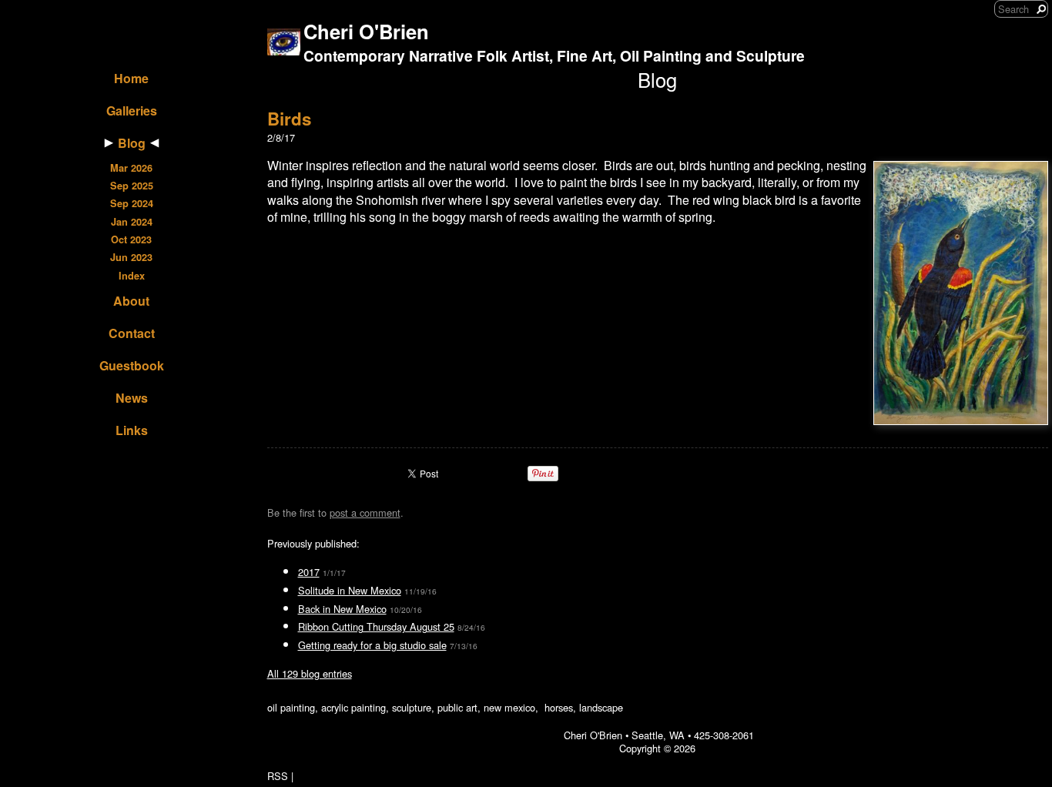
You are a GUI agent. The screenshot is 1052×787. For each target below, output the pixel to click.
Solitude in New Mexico (349, 590)
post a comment (365, 512)
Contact (132, 333)
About (131, 301)
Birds (289, 118)
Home (131, 78)
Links (132, 430)
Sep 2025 (131, 186)
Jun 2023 (131, 257)
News (132, 398)
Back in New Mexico (342, 608)
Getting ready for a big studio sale (372, 645)
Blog (132, 143)
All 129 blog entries (309, 673)
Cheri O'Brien (366, 31)
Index (132, 276)
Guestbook (131, 365)
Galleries (131, 110)
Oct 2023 (131, 239)
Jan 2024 (131, 222)
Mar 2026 (131, 168)
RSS (277, 776)
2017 (309, 571)
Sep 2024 (131, 203)
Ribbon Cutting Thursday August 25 (376, 626)
